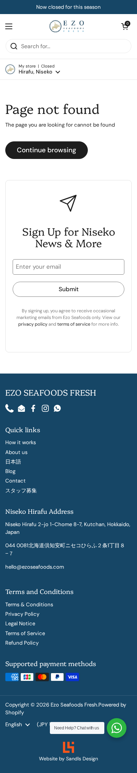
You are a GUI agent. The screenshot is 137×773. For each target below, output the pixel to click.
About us (16, 452)
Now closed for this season (68, 7)
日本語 (13, 461)
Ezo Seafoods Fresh (74, 704)
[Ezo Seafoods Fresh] (67, 26)
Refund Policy (22, 642)
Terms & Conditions (29, 604)
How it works (20, 442)
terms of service (74, 324)
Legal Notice (20, 623)
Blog (10, 471)
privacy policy (33, 324)
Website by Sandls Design (68, 758)
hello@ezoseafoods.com (34, 566)
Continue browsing (46, 150)
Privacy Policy (22, 614)
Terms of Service (25, 633)
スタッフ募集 (21, 490)
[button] (32, 69)
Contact (15, 480)
